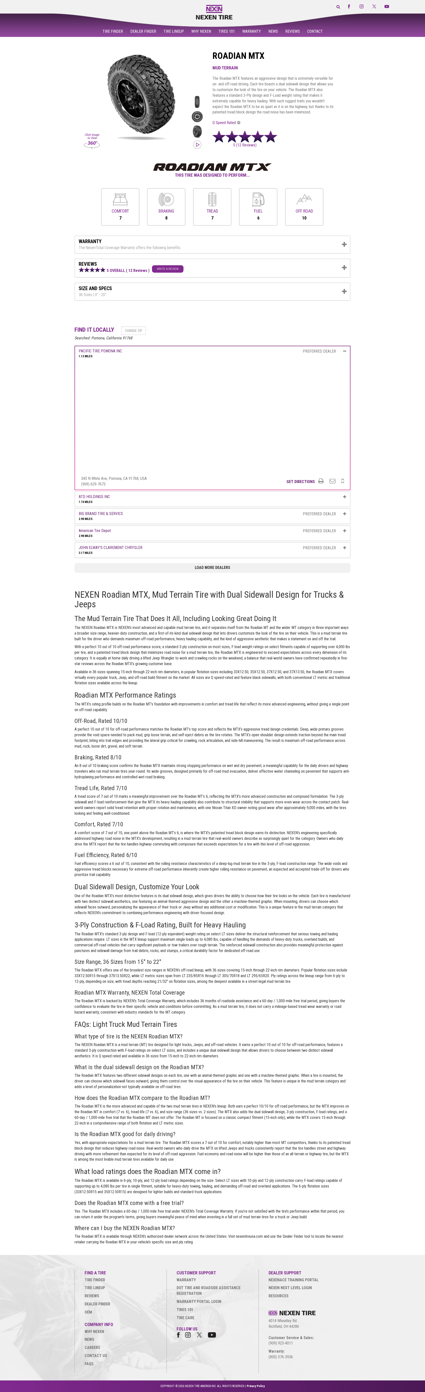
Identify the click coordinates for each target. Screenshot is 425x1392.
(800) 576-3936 (281, 1357)
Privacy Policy (256, 1386)
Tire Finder (113, 31)
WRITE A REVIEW (168, 269)
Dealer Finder (143, 31)
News (273, 31)
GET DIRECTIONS (301, 481)
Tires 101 (226, 31)
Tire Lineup (174, 31)
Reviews (292, 31)
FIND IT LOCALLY (94, 329)
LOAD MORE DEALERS (212, 567)
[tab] (212, 244)
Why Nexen (201, 31)
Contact (315, 31)
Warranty (251, 31)
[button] (246, 145)
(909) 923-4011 (281, 1343)
